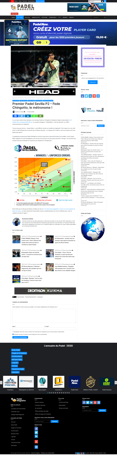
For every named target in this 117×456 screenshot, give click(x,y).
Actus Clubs (44, 17)
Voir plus (13, 422)
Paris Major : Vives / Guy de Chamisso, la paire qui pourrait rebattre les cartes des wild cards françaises (92, 162)
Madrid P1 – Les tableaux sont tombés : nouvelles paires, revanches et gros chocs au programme (92, 184)
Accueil (13, 17)
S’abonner (93, 82)
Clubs (20, 1)
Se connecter (38, 408)
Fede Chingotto (20, 297)
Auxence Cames (19, 111)
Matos (16, 1)
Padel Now (42, 390)
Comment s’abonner (40, 405)
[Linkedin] (28, 116)
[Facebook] (15, 116)
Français (92, 1)
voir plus (70, 346)
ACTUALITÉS (21, 97)
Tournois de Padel (63, 402)
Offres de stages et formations (43, 414)
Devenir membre (40, 1)
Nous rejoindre (99, 453)
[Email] (40, 116)
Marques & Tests (36, 17)
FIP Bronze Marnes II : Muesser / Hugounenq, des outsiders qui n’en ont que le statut (31, 268)
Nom (14, 326)
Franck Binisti (69, 250)
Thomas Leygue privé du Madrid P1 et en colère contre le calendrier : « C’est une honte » (92, 197)
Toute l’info (20, 17)
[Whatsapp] (34, 116)
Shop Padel (14, 425)
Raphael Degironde (36, 264)
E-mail (47, 326)
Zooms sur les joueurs (48, 100)
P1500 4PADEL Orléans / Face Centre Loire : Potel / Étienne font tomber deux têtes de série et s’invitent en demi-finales (92, 139)
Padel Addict (62, 405)
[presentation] (1, 382)
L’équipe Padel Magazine (17, 414)
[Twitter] (22, 116)
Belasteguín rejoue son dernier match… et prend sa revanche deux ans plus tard (32, 254)
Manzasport (10, 390)
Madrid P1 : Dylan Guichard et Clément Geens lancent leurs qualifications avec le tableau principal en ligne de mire (93, 191)
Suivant (73, 91)
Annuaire (65, 17)
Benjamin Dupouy (36, 236)
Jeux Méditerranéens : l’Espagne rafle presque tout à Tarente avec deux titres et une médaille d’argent (65, 268)
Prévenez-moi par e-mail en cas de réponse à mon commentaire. (30, 334)
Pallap (107, 390)
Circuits (13, 439)
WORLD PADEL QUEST (58, 390)
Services (71, 17)
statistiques (40, 297)
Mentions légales (35, 453)
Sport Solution (90, 390)
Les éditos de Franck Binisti (18, 408)
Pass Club (92, 453)
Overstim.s (26, 390)
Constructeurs (31, 1)
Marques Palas (15, 433)
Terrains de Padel (63, 408)
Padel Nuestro (74, 390)
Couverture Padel (15, 442)
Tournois (25, 1)
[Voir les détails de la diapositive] (44, 91)
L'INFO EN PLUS (23, 100)
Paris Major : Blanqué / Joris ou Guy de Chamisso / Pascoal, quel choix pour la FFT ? (32, 280)
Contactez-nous (15, 411)
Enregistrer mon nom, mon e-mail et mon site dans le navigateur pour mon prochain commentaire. (39, 331)
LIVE (12, 1)
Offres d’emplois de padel (41, 411)
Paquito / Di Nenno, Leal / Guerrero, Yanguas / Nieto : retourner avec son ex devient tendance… (44, 13)
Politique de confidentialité (47, 453)
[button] (48, 393)
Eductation (14, 445)
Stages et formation (16, 427)
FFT (59, 17)
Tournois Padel (52, 17)
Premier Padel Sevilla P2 (30, 297)
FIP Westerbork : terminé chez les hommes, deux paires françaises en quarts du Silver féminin (65, 240)
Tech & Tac (27, 17)
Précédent (15, 91)
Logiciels (13, 436)
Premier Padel (31, 100)
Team (104, 453)
